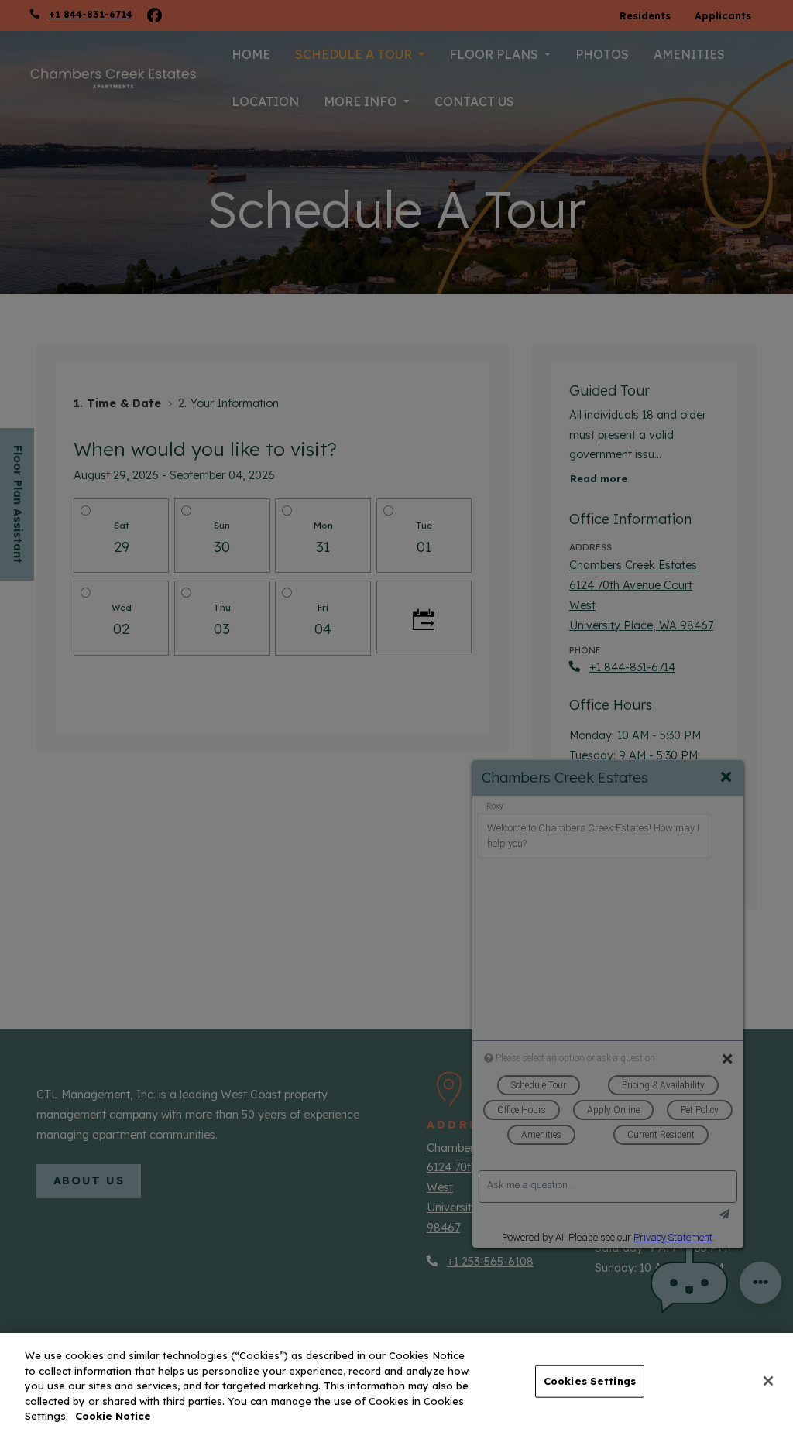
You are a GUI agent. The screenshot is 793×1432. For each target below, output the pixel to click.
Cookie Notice (113, 1416)
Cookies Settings (590, 1381)
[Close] (768, 1381)
